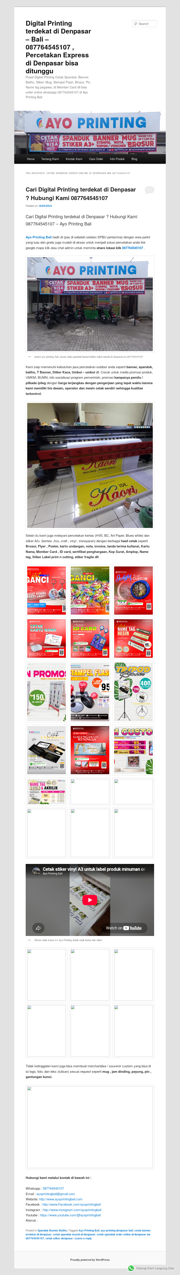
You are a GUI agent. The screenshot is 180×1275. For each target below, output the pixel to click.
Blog (134, 159)
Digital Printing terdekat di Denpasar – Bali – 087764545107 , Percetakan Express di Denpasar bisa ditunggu (58, 46)
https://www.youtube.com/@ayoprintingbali (70, 1215)
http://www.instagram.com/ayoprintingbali (72, 1209)
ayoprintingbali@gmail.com (55, 1193)
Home (30, 159)
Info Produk (117, 159)
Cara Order (96, 159)
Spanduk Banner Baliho (52, 1230)
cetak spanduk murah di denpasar (74, 1234)
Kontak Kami (74, 159)
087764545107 (132, 247)
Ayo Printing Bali (39, 237)
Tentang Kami (50, 159)
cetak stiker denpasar (59, 1238)
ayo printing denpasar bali (117, 1230)
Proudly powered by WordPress (90, 1260)
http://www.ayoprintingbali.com (61, 1199)
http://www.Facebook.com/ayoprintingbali (71, 1204)
